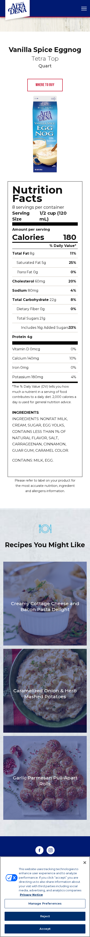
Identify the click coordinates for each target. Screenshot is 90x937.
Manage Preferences (45, 903)
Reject (45, 916)
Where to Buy (45, 85)
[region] (45, 896)
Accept (45, 928)
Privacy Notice (31, 894)
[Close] (85, 862)
